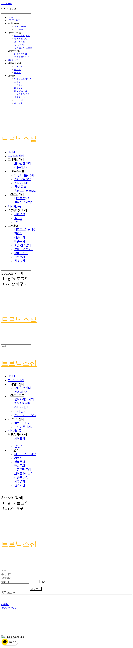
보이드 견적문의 (22, 94)
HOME (11, 17)
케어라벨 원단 (20, 38)
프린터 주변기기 (22, 57)
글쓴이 (5, 581)
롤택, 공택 (19, 44)
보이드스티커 (14, 20)
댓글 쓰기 (35, 588)
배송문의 (18, 87)
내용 (43, 581)
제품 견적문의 (20, 90)
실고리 (17, 69)
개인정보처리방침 (8, 608)
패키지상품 (13, 60)
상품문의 (18, 84)
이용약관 (5, 604)
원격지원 (18, 103)
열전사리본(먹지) (22, 35)
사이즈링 (18, 66)
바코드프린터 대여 (23, 78)
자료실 (17, 81)
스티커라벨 (19, 41)
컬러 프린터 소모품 (23, 47)
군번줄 (17, 72)
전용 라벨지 (19, 29)
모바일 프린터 (20, 26)
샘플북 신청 (19, 97)
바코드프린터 (20, 54)
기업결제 (18, 100)
